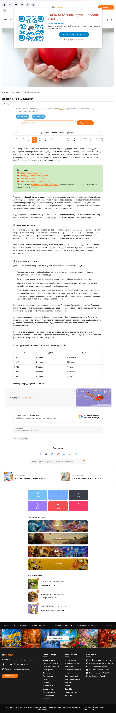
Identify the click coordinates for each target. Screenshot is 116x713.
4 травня (24, 438)
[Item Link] (58, 526)
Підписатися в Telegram (74, 34)
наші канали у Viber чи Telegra (44, 184)
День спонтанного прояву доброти (35, 181)
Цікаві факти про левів (48, 598)
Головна (5, 92)
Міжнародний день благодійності (34, 176)
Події (18, 92)
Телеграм (24, 117)
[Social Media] (4, 4)
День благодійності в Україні (32, 178)
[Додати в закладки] (8, 103)
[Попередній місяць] (16, 132)
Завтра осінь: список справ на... (52, 610)
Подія (12, 92)
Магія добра (29, 398)
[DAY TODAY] (7, 655)
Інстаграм (39, 117)
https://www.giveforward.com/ (27, 430)
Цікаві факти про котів (48, 585)
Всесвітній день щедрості (31, 173)
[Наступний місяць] (99, 132)
